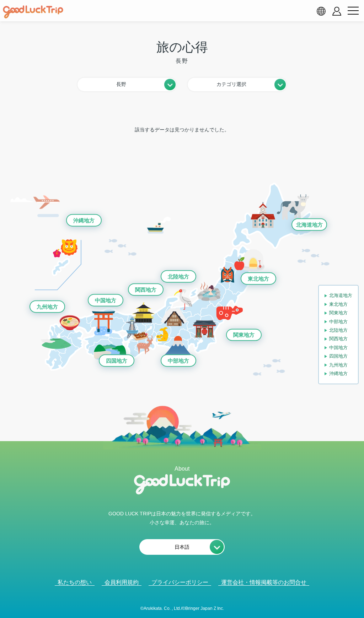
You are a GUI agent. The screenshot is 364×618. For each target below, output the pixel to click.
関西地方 (145, 289)
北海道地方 (309, 225)
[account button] (336, 11)
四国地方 (116, 361)
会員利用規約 (122, 582)
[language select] (321, 11)
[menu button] (353, 11)
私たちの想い (75, 582)
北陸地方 (178, 276)
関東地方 (244, 335)
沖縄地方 (84, 220)
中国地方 (105, 300)
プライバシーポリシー (179, 582)
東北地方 (258, 279)
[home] (33, 12)
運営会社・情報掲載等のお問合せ (263, 582)
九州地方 (47, 307)
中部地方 (178, 361)
